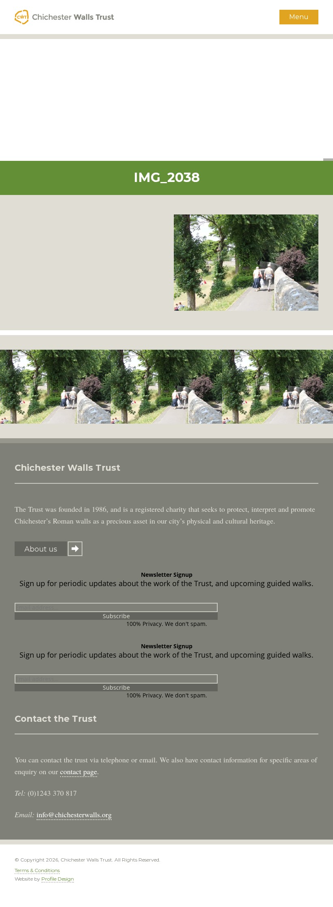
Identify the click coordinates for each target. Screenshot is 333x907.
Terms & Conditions (37, 870)
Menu (299, 17)
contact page (78, 771)
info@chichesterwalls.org (74, 814)
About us (40, 549)
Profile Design (57, 879)
